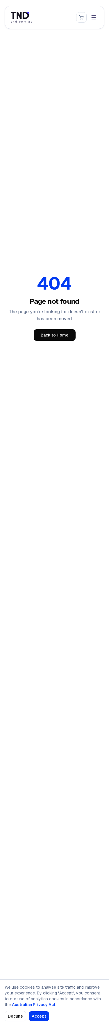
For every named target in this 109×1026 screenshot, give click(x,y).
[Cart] (81, 17)
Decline (15, 1016)
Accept (39, 1016)
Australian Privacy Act (34, 1004)
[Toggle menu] (93, 17)
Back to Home (55, 335)
